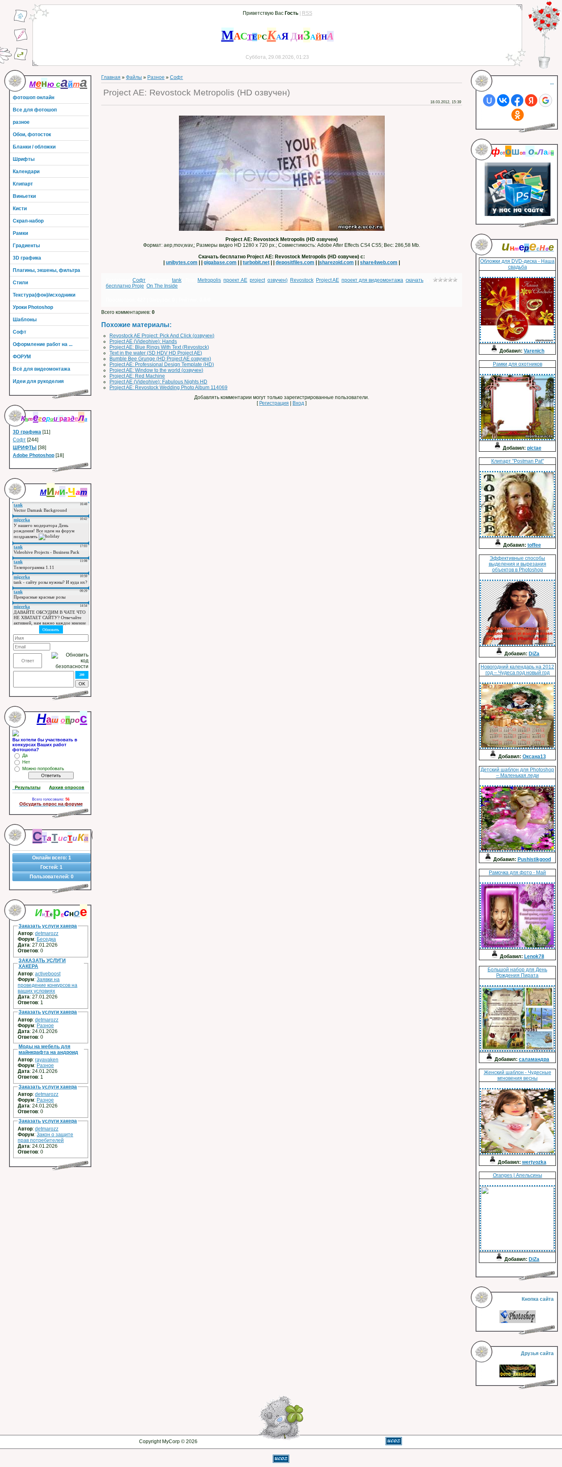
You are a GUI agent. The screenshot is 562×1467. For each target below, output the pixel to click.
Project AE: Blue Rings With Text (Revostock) (159, 347)
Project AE (327, 280)
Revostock (302, 280)
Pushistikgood (534, 859)
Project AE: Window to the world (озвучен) (156, 370)
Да (25, 755)
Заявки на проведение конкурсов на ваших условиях (47, 985)
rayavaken (46, 1060)
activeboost (47, 974)
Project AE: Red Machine (137, 376)
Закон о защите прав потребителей (45, 1137)
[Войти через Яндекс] (531, 100)
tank (176, 280)
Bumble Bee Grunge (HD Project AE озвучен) (160, 359)
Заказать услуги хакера (48, 926)
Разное (45, 1025)
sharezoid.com (336, 262)
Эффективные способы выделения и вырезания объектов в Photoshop (517, 564)
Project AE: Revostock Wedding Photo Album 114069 (168, 387)
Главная (111, 77)
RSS (307, 13)
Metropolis (209, 280)
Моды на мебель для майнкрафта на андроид (48, 1049)
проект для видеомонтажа (372, 280)
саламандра (534, 1059)
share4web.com (378, 262)
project (257, 280)
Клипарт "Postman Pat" (517, 461)
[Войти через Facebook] (517, 100)
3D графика (27, 432)
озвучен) (277, 280)
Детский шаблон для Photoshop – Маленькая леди (517, 772)
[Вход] (20, 59)
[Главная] (20, 21)
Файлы (134, 77)
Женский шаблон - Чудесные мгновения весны (517, 1075)
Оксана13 (534, 756)
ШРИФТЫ (25, 447)
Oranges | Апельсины (517, 1175)
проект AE (235, 280)
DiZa (534, 654)
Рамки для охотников (517, 364)
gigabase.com (220, 262)
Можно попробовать (43, 768)
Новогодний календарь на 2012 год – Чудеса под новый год (517, 669)
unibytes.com (181, 262)
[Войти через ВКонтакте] (503, 100)
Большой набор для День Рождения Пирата (517, 972)
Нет (26, 761)
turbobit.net (256, 262)
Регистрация (274, 403)
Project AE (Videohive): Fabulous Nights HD (158, 382)
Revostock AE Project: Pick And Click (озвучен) (161, 336)
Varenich (534, 351)
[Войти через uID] (489, 100)
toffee (534, 545)
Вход (298, 403)
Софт (19, 440)
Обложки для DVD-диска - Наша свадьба (517, 264)
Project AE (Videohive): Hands (143, 341)
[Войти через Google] (545, 100)
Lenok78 (534, 956)
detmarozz (46, 933)
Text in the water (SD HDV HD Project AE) (155, 353)
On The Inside (162, 286)
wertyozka (534, 1162)
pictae (534, 448)
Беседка (46, 939)
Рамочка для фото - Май (517, 872)
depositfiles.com (295, 262)
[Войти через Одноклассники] (517, 115)
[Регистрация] (20, 40)
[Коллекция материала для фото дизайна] (517, 1376)
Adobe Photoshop (33, 455)
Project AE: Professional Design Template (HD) (161, 364)
